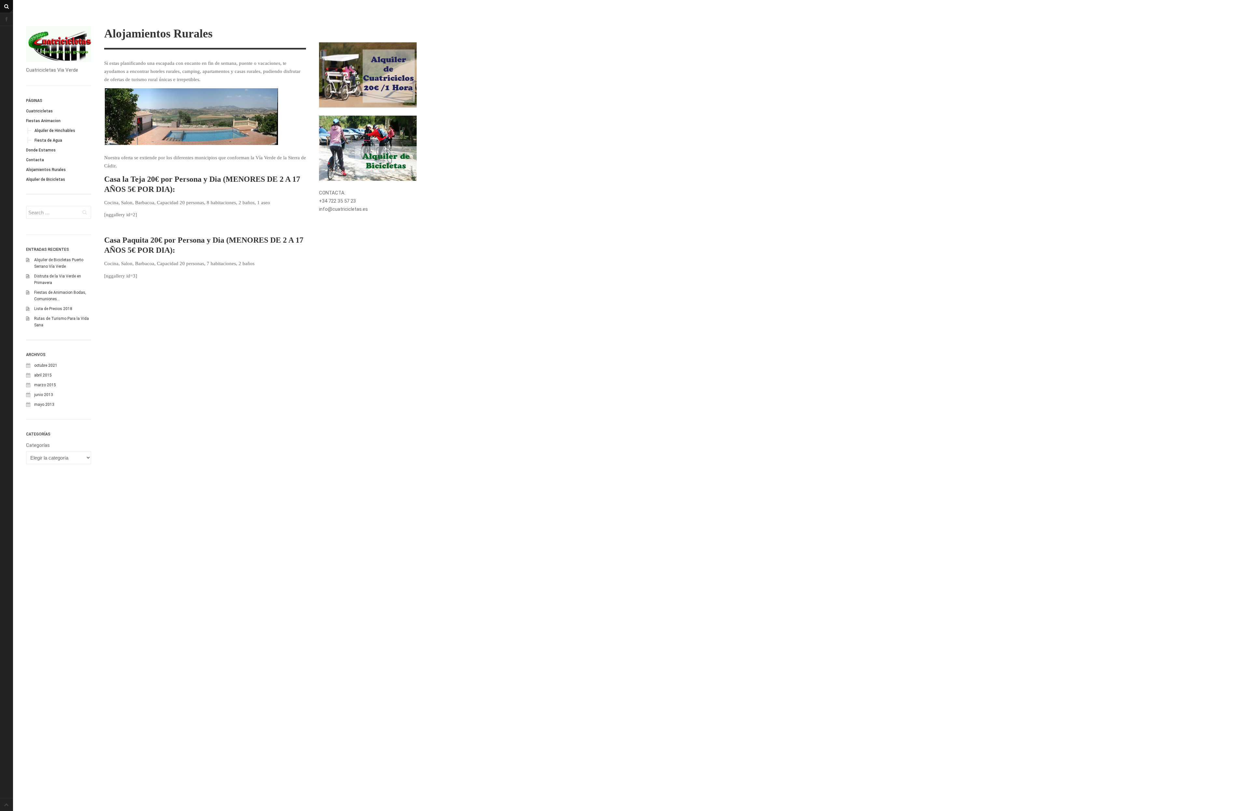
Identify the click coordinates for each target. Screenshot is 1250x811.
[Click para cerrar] (368, 148)
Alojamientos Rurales (46, 169)
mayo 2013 (44, 404)
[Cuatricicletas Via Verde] (58, 44)
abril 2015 (43, 375)
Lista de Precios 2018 (53, 308)
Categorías (38, 445)
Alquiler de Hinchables (55, 130)
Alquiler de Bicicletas (45, 179)
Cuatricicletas (39, 111)
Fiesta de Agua (48, 140)
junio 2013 (43, 394)
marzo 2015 (45, 385)
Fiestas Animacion (43, 121)
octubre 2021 (45, 365)
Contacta (35, 160)
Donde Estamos (41, 150)
